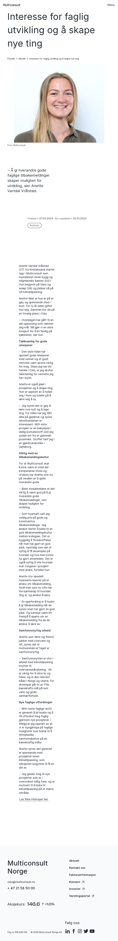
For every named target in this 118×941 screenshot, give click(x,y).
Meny (111, 4)
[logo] (11, 5)
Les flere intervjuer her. (33, 799)
